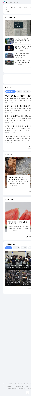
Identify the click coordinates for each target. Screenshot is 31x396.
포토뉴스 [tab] (8, 247)
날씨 (18, 2)
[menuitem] (6, 7)
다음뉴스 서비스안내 (8, 383)
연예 (10, 2)
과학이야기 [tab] (27, 91)
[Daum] (4, 2)
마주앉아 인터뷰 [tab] (10, 91)
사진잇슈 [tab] (24, 247)
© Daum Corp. (7, 391)
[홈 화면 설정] (27, 392)
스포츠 (14, 2)
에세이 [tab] (19, 91)
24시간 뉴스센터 (18, 383)
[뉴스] (7, 2)
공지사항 (26, 383)
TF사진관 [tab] (16, 247)
